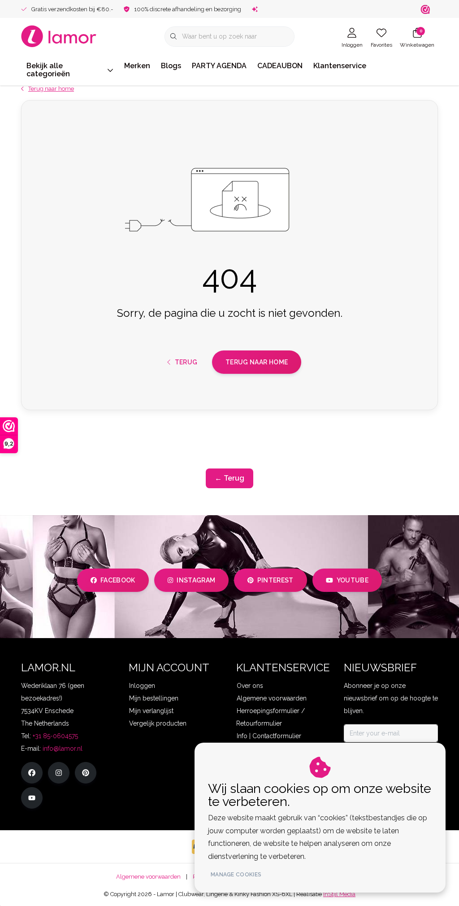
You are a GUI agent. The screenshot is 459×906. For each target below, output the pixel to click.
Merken (137, 65)
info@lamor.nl (62, 748)
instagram (196, 580)
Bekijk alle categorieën (48, 69)
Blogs (171, 65)
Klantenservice (339, 65)
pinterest (275, 580)
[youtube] (32, 798)
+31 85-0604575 (55, 736)
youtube (352, 580)
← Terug (229, 478)
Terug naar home (256, 362)
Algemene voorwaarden (148, 876)
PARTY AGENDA (219, 65)
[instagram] (58, 772)
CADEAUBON (280, 65)
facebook (117, 580)
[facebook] (32, 772)
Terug (185, 362)
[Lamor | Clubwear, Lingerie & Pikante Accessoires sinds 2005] (59, 35)
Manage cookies (236, 874)
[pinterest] (85, 772)
